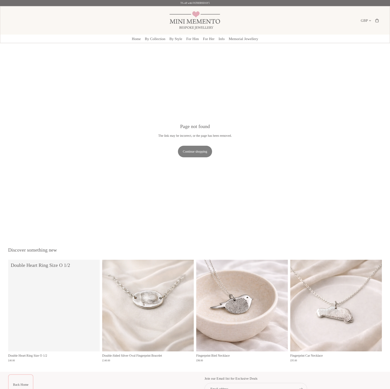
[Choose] (187, 345)
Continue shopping (195, 151)
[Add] (93, 345)
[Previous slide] (108, 305)
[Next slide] (188, 305)
